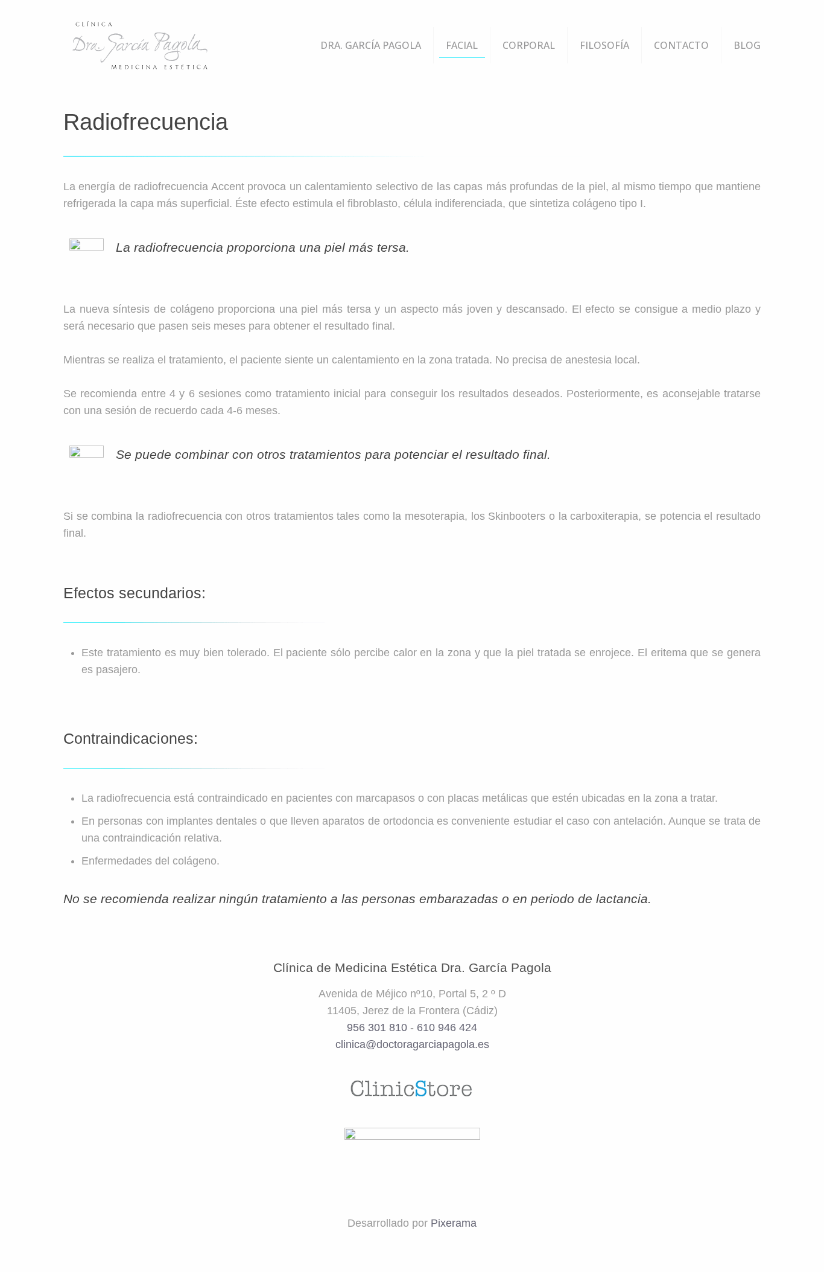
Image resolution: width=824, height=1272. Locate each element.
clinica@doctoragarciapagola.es (412, 1044)
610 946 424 (447, 1027)
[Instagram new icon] (436, 1247)
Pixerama (454, 1223)
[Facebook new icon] (404, 1247)
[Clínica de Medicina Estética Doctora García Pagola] (139, 45)
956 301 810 (377, 1027)
